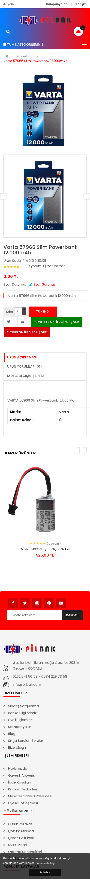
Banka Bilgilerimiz (22, 712)
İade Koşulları (19, 782)
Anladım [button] (45, 872)
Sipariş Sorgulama (23, 705)
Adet (9, 312)
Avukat (73, 601)
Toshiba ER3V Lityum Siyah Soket (45, 549)
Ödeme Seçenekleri (25, 851)
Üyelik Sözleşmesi (23, 803)
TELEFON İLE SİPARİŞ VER (28, 332)
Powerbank (25, 56)
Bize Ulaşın (17, 747)
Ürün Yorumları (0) (24, 366)
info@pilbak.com (27, 684)
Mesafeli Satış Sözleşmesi (30, 796)
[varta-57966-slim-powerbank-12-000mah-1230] (45, 196)
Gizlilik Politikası (20, 824)
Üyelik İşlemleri (20, 719)
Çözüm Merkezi (21, 830)
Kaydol (72, 615)
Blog (11, 733)
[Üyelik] (16, 4)
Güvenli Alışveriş (21, 775)
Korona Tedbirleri (22, 789)
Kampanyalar (19, 726)
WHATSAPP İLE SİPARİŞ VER (58, 322)
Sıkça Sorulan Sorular (25, 740)
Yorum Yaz (56, 265)
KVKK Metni (17, 844)
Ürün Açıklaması (22, 357)
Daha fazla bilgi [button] (45, 863)
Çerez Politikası (21, 837)
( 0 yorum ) (34, 265)
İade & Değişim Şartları (27, 375)
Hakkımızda (17, 768)
